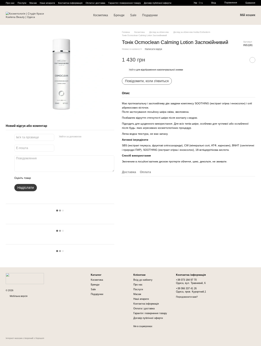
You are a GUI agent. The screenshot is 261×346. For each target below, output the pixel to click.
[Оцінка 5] (62, 178)
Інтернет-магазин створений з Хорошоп (25, 338)
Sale (133, 15)
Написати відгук (153, 49)
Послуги (22, 3)
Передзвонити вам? (187, 297)
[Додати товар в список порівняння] (243, 60)
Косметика (100, 15)
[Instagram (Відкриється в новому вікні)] (176, 2)
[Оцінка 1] (37, 178)
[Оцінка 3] (49, 178)
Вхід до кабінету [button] (142, 279)
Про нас (10, 3)
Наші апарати (47, 3)
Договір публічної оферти (157, 3)
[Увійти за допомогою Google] (91, 137)
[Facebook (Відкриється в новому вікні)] (181, 2)
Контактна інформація (70, 3)
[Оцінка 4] (56, 178)
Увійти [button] (132, 69)
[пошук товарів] (167, 15)
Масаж (33, 3)
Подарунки (150, 15)
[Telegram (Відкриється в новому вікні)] (185, 2)
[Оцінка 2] (43, 178)
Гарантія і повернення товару (124, 3)
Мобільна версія (18, 296)
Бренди (119, 15)
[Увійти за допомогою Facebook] (85, 137)
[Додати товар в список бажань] (252, 60)
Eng (201, 3)
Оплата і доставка (95, 3)
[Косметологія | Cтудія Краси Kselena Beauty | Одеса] (25, 278)
